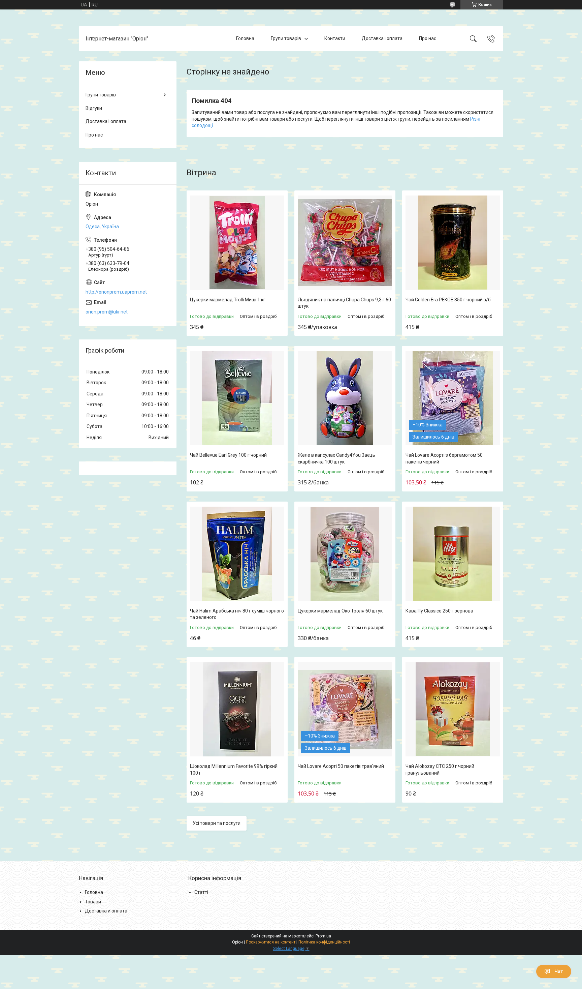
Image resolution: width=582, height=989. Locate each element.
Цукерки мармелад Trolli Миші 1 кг (227, 299)
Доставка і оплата (382, 38)
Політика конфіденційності (324, 942)
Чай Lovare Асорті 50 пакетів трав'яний (341, 766)
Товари (93, 901)
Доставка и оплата (106, 910)
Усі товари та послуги (216, 823)
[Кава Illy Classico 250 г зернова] (453, 554)
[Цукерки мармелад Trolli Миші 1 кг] (237, 243)
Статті (201, 892)
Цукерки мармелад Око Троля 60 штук (340, 610)
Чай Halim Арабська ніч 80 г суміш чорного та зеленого (237, 614)
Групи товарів (286, 38)
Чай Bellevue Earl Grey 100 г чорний (228, 455)
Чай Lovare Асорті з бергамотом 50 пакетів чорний (444, 458)
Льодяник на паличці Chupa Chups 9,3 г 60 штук (344, 303)
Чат (558, 971)
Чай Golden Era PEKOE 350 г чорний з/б (448, 299)
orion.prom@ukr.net (107, 311)
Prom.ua (323, 936)
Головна (245, 38)
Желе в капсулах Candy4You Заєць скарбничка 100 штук (336, 458)
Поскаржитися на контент (270, 942)
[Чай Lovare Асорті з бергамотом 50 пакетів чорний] (453, 398)
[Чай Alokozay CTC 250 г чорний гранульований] (453, 709)
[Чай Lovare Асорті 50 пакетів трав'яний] (345, 709)
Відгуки (94, 108)
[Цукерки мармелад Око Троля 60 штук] (345, 554)
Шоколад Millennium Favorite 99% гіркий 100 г (234, 769)
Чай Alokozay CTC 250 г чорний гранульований (440, 769)
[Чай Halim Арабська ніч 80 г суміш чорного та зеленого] (237, 554)
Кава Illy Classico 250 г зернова (439, 610)
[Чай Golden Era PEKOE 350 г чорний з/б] (453, 243)
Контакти (334, 38)
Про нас (427, 38)
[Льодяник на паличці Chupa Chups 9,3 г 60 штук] (345, 243)
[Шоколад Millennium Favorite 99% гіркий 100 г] (237, 709)
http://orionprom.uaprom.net (116, 292)
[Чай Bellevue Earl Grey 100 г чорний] (237, 398)
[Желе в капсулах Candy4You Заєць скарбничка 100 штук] (345, 398)
